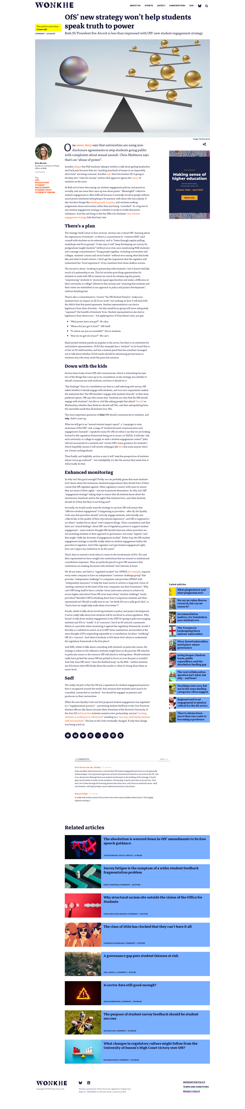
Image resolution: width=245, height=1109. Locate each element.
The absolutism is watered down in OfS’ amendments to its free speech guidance (155, 841)
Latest (161, 5)
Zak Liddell (110, 972)
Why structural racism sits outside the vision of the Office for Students (153, 899)
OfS (37, 180)
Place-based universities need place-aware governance (192, 644)
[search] (206, 5)
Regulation (42, 182)
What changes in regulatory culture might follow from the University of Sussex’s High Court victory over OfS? (151, 1046)
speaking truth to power (102, 202)
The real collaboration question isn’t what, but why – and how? (191, 675)
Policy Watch (126, 855)
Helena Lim (109, 1031)
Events (149, 5)
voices (135, 178)
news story (84, 144)
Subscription (177, 5)
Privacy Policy (191, 1091)
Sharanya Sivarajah (114, 943)
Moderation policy (194, 1082)
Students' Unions (45, 192)
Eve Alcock (41, 163)
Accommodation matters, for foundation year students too (192, 617)
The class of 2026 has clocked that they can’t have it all (148, 926)
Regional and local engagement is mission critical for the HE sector (192, 702)
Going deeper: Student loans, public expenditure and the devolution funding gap (191, 660)
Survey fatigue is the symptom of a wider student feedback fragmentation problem (151, 870)
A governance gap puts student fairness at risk (141, 956)
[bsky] (199, 6)
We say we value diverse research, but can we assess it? (192, 603)
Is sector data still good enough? (130, 985)
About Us (135, 5)
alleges (77, 166)
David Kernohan (112, 1002)
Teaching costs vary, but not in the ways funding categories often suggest (192, 689)
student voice (43, 190)
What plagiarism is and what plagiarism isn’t (191, 591)
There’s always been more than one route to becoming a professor (191, 716)
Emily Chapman (111, 885)
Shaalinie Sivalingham (115, 914)
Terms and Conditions (196, 1087)
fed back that (84, 713)
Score (139, 401)
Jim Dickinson (111, 855)
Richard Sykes (111, 1060)
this (121, 446)
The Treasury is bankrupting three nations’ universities (190, 631)
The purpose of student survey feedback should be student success (151, 1016)
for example (134, 571)
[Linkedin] (87, 1082)
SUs (191, 5)
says (109, 174)
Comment (40, 34)
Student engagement (42, 186)
